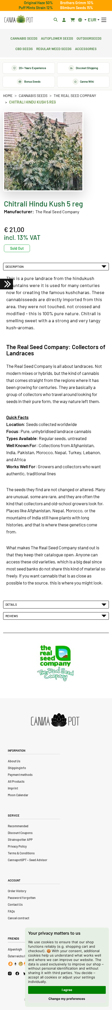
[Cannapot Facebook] (17, 973)
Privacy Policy (17, 846)
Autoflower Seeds (57, 38)
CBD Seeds (24, 48)
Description (15, 266)
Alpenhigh (15, 949)
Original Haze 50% (38, 3)
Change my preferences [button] (66, 999)
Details (11, 604)
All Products (16, 781)
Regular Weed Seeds (54, 48)
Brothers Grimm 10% (77, 3)
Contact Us (15, 904)
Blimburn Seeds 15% (76, 7)
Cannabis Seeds (24, 38)
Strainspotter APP (20, 839)
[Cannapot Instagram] (10, 973)
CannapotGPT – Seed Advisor (27, 859)
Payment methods (20, 774)
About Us (14, 761)
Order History (17, 890)
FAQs (11, 911)
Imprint (13, 788)
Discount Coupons (20, 832)
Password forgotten (22, 897)
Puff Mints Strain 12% (36, 7)
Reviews (12, 616)
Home (8, 95)
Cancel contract (18, 918)
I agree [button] (67, 990)
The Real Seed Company (75, 95)
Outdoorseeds (89, 38)
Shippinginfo (17, 767)
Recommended (18, 826)
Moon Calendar (18, 794)
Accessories (86, 48)
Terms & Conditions (21, 853)
